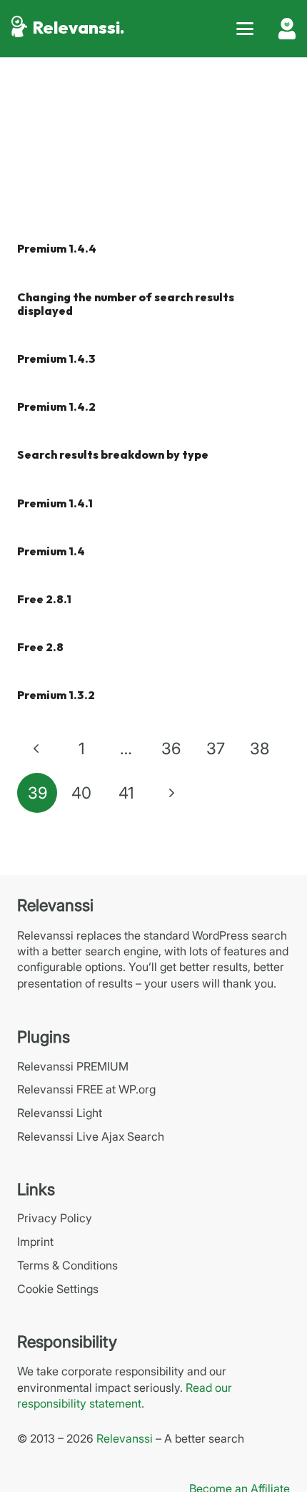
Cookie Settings (58, 1289)
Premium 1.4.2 (56, 407)
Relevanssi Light (59, 1113)
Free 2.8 (40, 648)
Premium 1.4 (51, 552)
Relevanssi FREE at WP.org (86, 1089)
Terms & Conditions (67, 1265)
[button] (245, 28)
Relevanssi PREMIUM (73, 1066)
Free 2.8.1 (44, 600)
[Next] (171, 793)
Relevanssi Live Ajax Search (90, 1136)
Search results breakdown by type (112, 455)
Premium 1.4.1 (55, 504)
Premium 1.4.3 (56, 360)
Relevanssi (124, 1438)
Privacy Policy (54, 1218)
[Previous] (37, 748)
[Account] (287, 28)
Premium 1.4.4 (56, 249)
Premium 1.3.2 (56, 696)
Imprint (35, 1241)
